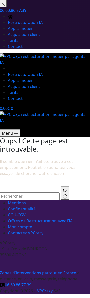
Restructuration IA (25, 74)
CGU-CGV (17, 215)
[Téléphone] (2, 126)
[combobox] (30, 196)
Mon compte (20, 227)
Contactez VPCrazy (26, 233)
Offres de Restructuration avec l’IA (40, 221)
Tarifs (13, 92)
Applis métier (20, 80)
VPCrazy (45, 291)
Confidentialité (22, 209)
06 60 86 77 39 (18, 285)
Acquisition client (24, 86)
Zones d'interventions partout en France (38, 273)
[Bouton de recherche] (65, 193)
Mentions (17, 203)
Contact (15, 98)
